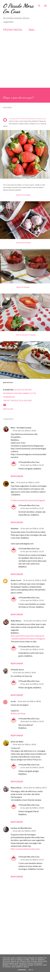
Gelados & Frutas (22, 390)
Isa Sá (13, 701)
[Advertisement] (25, 63)
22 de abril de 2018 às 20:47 (24, 831)
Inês (12, 482)
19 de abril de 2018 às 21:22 (32, 465)
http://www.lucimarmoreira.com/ (25, 849)
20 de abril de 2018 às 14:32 (32, 721)
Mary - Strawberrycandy (21, 428)
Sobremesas (9, 397)
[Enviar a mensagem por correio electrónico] (4, 406)
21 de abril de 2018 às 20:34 (32, 767)
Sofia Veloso (16, 621)
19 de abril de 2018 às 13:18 (32, 528)
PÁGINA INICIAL (12, 29)
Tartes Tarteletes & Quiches (17, 400)
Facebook (30, 500)
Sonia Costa (16, 580)
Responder (17, 476)
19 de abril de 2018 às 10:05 (24, 430)
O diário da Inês (17, 500)
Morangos (8, 393)
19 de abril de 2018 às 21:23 (32, 551)
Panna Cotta (29, 393)
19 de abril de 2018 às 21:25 (32, 649)
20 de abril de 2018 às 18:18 (24, 744)
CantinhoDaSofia (18, 638)
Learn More (22, 969)
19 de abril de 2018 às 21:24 (32, 600)
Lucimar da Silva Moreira (21, 828)
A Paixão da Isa (17, 669)
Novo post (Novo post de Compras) (26, 635)
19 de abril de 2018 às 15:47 (35, 621)
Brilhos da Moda (18, 713)
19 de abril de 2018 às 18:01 (24, 672)
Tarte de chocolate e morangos (26, 335)
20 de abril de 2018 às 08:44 (29, 701)
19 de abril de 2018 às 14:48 (34, 580)
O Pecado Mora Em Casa (18, 8)
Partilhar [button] (8, 409)
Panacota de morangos (23, 242)
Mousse (18, 393)
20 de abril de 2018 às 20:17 (35, 788)
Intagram (41, 638)
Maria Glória (16, 788)
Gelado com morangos (23, 195)
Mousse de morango (23, 287)
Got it (31, 969)
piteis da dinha (17, 741)
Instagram (40, 500)
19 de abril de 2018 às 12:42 (27, 482)
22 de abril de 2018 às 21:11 (32, 860)
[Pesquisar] (39, 4)
